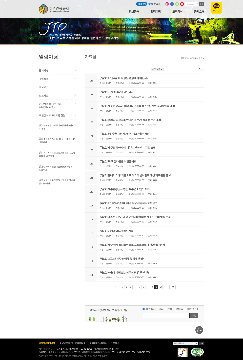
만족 (161, 309)
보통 (170, 309)
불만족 (180, 309)
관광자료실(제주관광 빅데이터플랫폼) (50, 105)
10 (161, 287)
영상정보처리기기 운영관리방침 (72, 343)
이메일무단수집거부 (98, 343)
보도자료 (43, 95)
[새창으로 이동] (167, 5)
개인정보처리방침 (47, 343)
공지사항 (43, 70)
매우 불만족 (193, 309)
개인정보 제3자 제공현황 (52, 115)
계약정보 (43, 78)
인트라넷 (115, 343)
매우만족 (150, 309)
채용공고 (43, 87)
